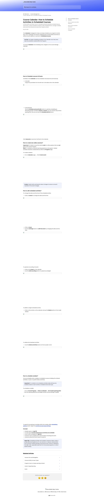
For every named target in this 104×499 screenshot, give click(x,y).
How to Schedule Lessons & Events (73, 19)
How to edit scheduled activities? (72, 26)
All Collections (26, 14)
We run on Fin (52, 495)
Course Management (34, 14)
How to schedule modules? (71, 29)
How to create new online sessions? (73, 23)
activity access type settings (43, 426)
